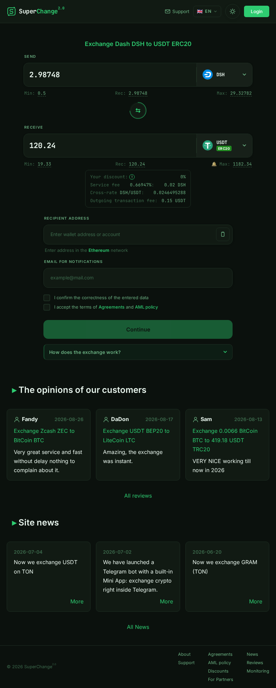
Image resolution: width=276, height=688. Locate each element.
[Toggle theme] (232, 11)
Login (257, 11)
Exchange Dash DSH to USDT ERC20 (138, 43)
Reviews (255, 662)
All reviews (138, 495)
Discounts (218, 671)
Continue (138, 329)
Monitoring (258, 671)
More (76, 601)
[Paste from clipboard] (223, 234)
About (184, 654)
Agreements (112, 307)
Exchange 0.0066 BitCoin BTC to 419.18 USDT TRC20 (225, 439)
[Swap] (138, 110)
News (252, 654)
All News (138, 627)
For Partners (220, 679)
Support (180, 11)
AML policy (146, 307)
